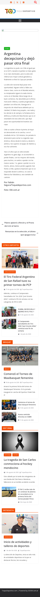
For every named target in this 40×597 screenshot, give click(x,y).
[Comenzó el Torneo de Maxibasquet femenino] (20, 355)
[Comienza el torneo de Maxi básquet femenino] (9, 405)
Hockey (15, 455)
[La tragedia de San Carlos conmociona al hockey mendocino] (20, 441)
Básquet (7, 369)
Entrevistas (8, 537)
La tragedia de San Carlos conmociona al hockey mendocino (20, 464)
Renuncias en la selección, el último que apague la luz (20, 233)
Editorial (7, 455)
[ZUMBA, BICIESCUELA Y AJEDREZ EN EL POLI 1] (9, 312)
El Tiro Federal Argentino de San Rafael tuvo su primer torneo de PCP (19, 281)
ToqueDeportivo (27, 289)
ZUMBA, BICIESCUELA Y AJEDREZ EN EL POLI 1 (26, 310)
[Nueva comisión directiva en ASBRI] (9, 417)
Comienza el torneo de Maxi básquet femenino (27, 403)
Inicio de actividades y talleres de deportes (17, 544)
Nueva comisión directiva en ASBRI (25, 415)
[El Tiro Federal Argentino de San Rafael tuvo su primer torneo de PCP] (20, 258)
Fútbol (7, 48)
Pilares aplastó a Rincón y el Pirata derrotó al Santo (19, 224)
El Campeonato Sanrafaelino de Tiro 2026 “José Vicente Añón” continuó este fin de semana (27, 326)
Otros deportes (10, 272)
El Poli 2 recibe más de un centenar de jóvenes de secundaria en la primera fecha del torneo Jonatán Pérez (27, 494)
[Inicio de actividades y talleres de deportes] (20, 524)
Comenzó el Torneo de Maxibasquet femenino (18, 376)
